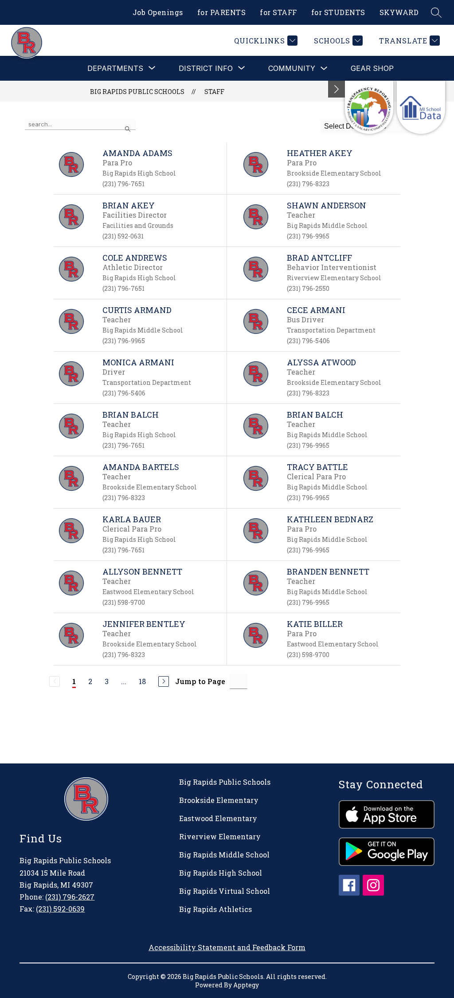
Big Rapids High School (220, 872)
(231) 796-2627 (69, 896)
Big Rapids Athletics (215, 909)
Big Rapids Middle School (224, 854)
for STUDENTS (338, 12)
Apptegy (246, 985)
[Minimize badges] (336, 89)
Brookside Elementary (218, 800)
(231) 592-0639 (60, 908)
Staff (214, 91)
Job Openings (158, 12)
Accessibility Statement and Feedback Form (227, 947)
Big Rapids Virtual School (224, 891)
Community (291, 68)
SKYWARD (399, 12)
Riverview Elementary (220, 836)
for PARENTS (221, 12)
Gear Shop (372, 68)
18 (142, 681)
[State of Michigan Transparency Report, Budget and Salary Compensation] (369, 107)
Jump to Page (200, 681)
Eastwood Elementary (218, 818)
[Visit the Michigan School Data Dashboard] (421, 107)
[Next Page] (163, 681)
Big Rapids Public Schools (137, 91)
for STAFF (278, 12)
